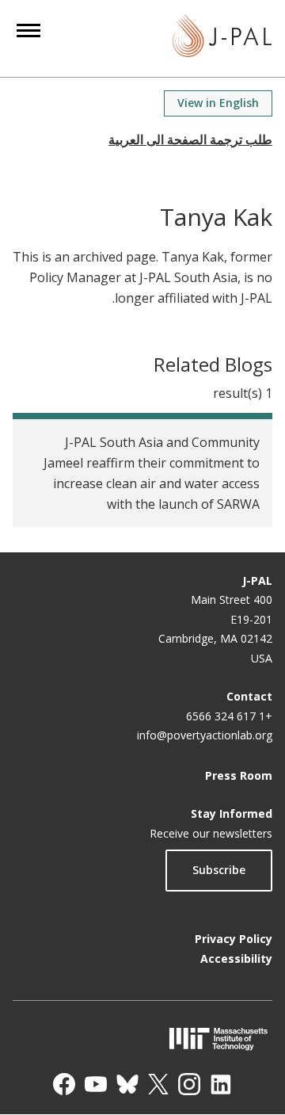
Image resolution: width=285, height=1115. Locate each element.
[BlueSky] (127, 1084)
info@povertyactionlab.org (204, 735)
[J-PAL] (222, 38)
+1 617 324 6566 (229, 716)
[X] (158, 1084)
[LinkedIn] (221, 1084)
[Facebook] (64, 1084)
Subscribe (218, 869)
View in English (218, 102)
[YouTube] (96, 1084)
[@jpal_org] (189, 1084)
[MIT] (142, 1038)
